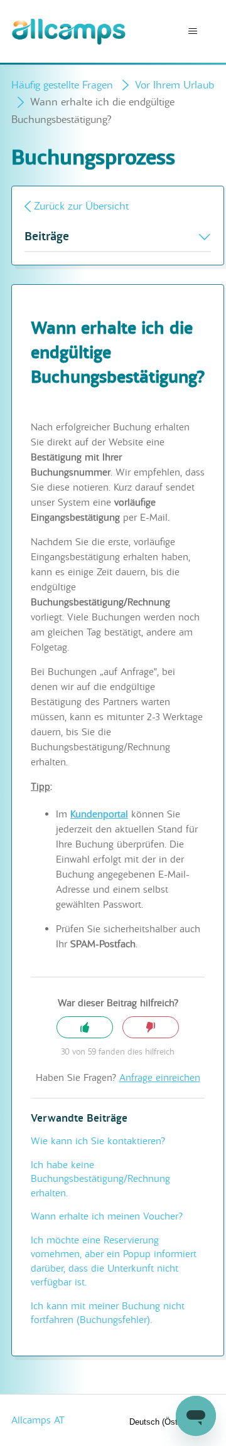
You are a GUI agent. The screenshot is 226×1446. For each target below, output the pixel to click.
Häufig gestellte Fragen (62, 85)
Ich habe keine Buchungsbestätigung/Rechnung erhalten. (100, 1179)
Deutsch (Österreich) (168, 1422)
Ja (84, 1027)
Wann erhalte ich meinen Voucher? (107, 1216)
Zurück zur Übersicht (81, 206)
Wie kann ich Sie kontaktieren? (98, 1141)
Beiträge (46, 237)
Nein (150, 1027)
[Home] (68, 32)
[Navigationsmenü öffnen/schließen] (192, 31)
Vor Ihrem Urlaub (174, 85)
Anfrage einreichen (159, 1077)
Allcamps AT (38, 1420)
